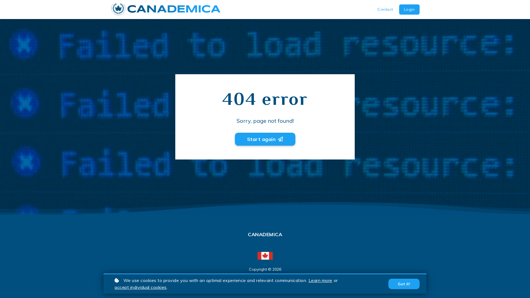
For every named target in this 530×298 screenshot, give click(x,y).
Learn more (320, 280)
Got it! (404, 283)
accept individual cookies (141, 287)
